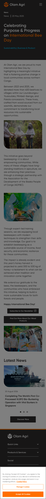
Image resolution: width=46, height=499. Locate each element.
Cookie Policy (21, 482)
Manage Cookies (23, 487)
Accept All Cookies (23, 494)
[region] (23, 483)
